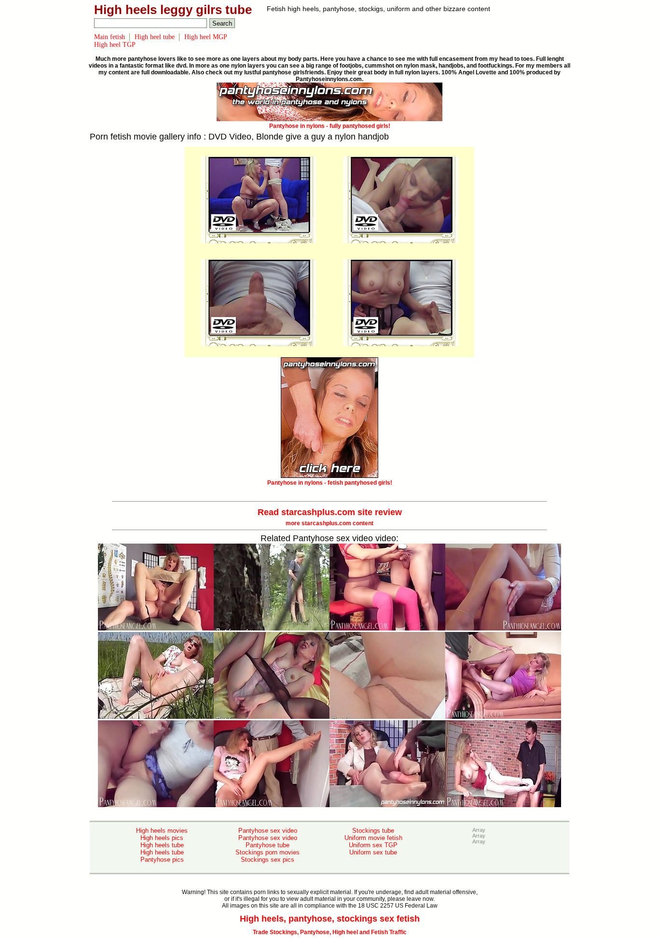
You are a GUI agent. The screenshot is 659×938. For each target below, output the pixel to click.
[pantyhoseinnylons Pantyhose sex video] (258, 241)
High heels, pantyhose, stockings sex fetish (330, 919)
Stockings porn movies (267, 852)
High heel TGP (115, 44)
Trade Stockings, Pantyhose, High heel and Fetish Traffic (330, 932)
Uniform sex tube (373, 852)
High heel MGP (205, 37)
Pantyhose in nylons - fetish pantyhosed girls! (329, 482)
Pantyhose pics (162, 859)
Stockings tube (373, 830)
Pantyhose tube (267, 845)
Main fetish (109, 37)
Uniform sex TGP (373, 845)
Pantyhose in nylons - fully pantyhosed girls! (329, 126)
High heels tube (162, 845)
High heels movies (162, 830)
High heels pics (161, 837)
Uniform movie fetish (373, 837)
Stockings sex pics (267, 859)
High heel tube (155, 37)
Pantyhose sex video (267, 830)
